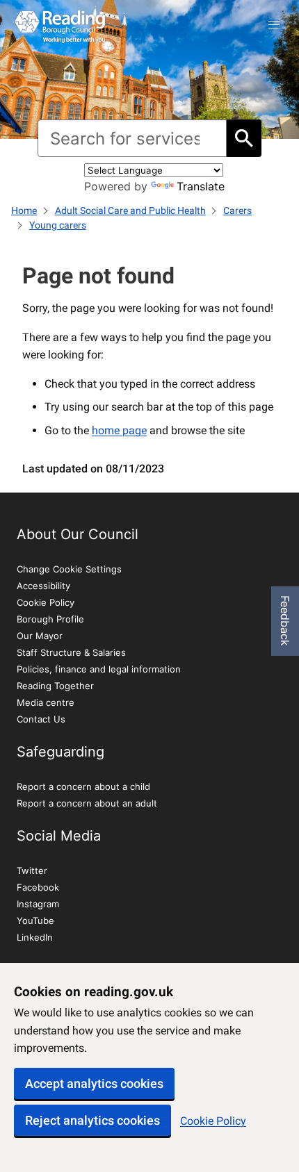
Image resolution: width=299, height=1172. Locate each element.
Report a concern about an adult (87, 803)
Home (24, 210)
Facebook (38, 887)
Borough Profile (50, 619)
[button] (274, 25)
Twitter (32, 870)
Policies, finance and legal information (99, 669)
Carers (237, 210)
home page (119, 430)
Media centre (45, 702)
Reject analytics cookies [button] (92, 1120)
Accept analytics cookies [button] (94, 1083)
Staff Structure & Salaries (71, 652)
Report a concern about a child (83, 786)
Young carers (57, 225)
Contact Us (41, 719)
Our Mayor (40, 635)
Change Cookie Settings (69, 569)
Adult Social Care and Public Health (130, 210)
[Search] (244, 138)
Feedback (285, 620)
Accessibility (43, 585)
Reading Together (55, 685)
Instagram (38, 903)
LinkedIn (35, 937)
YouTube (35, 920)
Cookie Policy (213, 1121)
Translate (201, 186)
